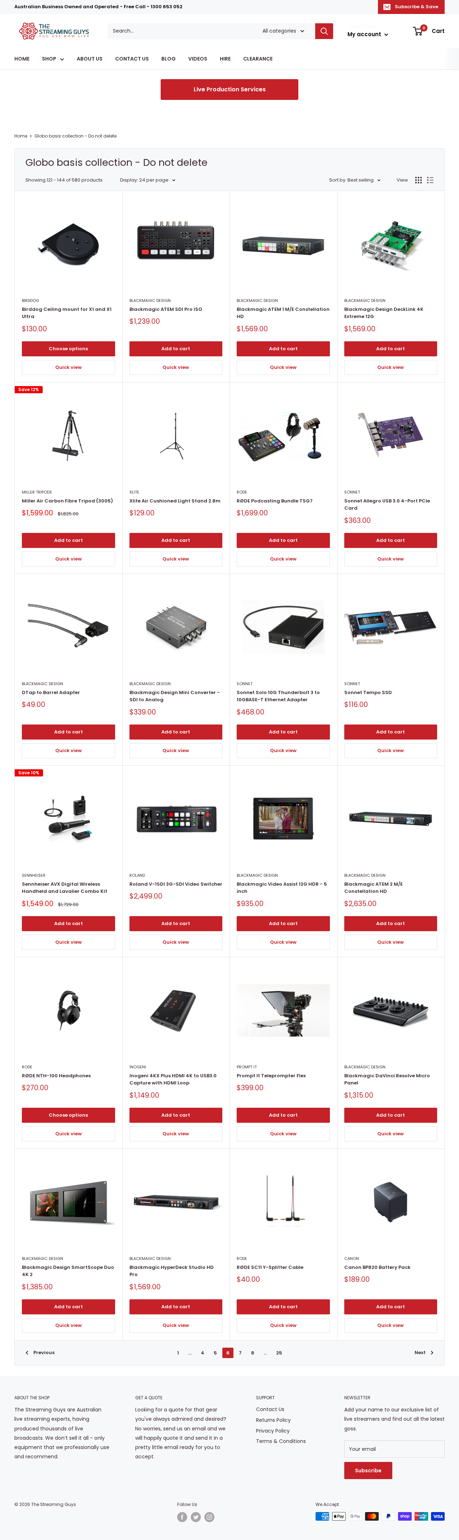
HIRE (225, 59)
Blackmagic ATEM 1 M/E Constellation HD (283, 313)
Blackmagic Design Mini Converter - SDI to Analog (174, 696)
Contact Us (270, 1409)
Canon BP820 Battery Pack (377, 1267)
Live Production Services (230, 89)
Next (420, 1352)
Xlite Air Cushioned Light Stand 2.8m (175, 500)
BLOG (168, 59)
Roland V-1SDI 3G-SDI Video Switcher (175, 884)
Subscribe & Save (416, 6)
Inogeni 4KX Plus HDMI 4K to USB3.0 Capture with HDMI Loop (173, 1079)
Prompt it (247, 1067)
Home (20, 136)
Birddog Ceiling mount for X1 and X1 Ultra (67, 313)
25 (279, 1352)
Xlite (134, 492)
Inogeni (137, 1067)
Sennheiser (34, 875)
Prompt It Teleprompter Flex (271, 1075)
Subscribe (368, 1470)
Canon (351, 1258)
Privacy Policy (273, 1430)
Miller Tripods (37, 492)
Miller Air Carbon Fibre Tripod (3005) (67, 500)
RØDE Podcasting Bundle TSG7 (275, 500)
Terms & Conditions (281, 1441)
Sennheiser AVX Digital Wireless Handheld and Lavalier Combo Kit (64, 888)
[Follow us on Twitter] (196, 1517)
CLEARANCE (258, 59)
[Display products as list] (430, 180)
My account (365, 34)
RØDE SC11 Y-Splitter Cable (270, 1267)
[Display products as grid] (418, 180)
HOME (21, 59)
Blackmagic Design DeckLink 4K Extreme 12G (383, 313)
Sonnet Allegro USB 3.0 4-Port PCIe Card (387, 504)
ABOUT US (90, 59)
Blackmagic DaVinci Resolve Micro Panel (387, 1079)
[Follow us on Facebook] (182, 1517)
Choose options (68, 348)
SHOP (49, 59)
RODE (242, 492)
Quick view (68, 367)
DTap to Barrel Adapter (51, 692)
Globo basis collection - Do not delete (75, 136)
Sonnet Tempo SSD (368, 692)
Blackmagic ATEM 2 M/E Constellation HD (373, 888)
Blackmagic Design (150, 300)
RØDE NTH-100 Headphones (56, 1075)
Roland (137, 875)
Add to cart (175, 348)
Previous (44, 1352)
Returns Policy (273, 1420)
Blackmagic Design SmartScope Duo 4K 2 (68, 1271)
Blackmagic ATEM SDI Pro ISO (165, 309)
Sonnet (352, 492)
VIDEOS (197, 59)
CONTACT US (132, 59)
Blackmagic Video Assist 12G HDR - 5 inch (282, 888)
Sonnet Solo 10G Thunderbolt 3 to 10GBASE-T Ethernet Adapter (278, 696)
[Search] (324, 31)
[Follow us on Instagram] (209, 1517)
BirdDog (30, 300)
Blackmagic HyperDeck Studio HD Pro (171, 1271)
